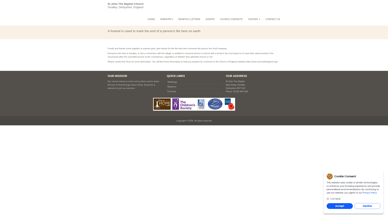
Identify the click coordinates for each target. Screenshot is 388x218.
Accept (339, 206)
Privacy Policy (370, 192)
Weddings (172, 82)
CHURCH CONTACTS (231, 19)
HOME (151, 19)
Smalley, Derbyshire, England (126, 5)
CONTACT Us (273, 19)
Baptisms (171, 86)
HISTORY (253, 19)
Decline (367, 206)
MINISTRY (165, 19)
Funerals (171, 91)
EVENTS (210, 19)
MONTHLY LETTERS (189, 19)
